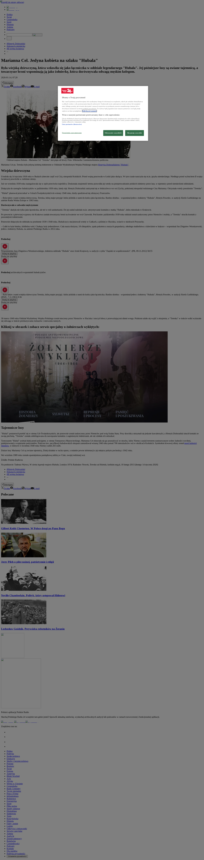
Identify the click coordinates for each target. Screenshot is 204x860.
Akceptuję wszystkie (134, 133)
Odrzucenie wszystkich (113, 133)
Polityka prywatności (89, 111)
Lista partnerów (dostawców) (72, 124)
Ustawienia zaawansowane (72, 133)
